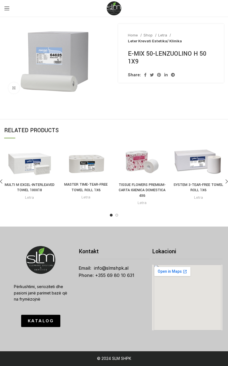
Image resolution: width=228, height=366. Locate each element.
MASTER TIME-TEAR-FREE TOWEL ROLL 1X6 (86, 187)
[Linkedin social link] (166, 74)
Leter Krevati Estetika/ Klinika (155, 41)
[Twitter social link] (151, 74)
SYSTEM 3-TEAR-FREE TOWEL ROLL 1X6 (198, 187)
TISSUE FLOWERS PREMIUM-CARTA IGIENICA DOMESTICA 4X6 (142, 190)
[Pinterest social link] (159, 74)
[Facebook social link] (145, 74)
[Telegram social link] (173, 74)
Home (133, 35)
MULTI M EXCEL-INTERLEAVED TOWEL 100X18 (29, 187)
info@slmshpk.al (111, 268)
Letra (163, 35)
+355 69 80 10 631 (114, 275)
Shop (148, 35)
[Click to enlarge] (13, 88)
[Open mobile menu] (7, 8)
